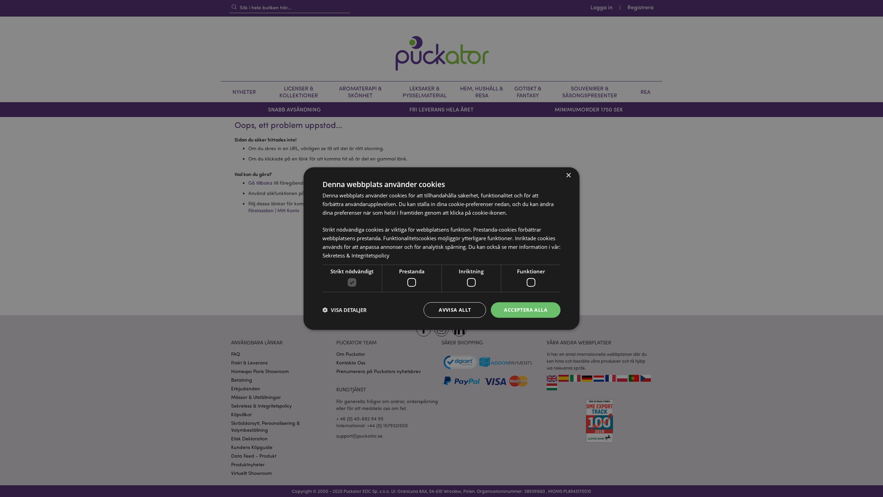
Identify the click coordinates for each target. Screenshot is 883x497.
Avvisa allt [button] (455, 309)
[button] (345, 310)
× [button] (568, 175)
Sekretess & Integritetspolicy (356, 255)
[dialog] (441, 248)
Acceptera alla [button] (525, 309)
